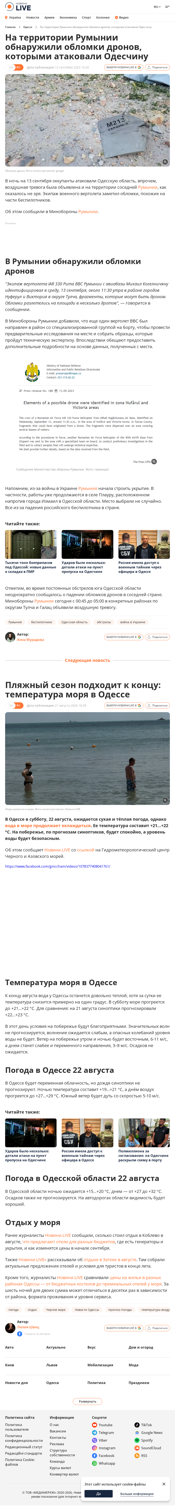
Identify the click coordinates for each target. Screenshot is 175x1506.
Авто (9, 1347)
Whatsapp (107, 1463)
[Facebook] (19, 1333)
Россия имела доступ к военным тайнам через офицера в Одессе (139, 567)
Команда (57, 1461)
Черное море (56, 1310)
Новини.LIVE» (33, 1259)
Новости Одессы (87, 1310)
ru (156, 7)
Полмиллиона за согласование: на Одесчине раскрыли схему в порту (143, 1155)
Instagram (107, 1448)
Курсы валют (60, 1467)
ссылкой (85, 850)
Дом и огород (141, 1347)
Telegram (106, 1432)
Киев (9, 1365)
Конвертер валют (64, 1474)
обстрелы (104, 622)
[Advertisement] (82, 236)
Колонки (103, 17)
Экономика (68, 17)
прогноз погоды (120, 1310)
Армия (49, 17)
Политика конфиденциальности (24, 1438)
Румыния (87, 488)
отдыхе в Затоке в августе (110, 1259)
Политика (97, 1382)
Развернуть (87, 1401)
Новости (32, 17)
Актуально (56, 1347)
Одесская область (74, 622)
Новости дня (16, 1382)
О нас (54, 1424)
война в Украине (132, 622)
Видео (124, 17)
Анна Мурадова (30, 639)
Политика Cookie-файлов (20, 1462)
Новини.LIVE (57, 850)
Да (98, 1493)
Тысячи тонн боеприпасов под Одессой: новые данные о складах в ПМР (30, 567)
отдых (32, 1310)
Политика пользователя (17, 1427)
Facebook (106, 1455)
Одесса (27, 27)
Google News (152, 1432)
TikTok (146, 1425)
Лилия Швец (28, 1327)
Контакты (58, 1437)
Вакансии (58, 1431)
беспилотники (41, 622)
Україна (15, 17)
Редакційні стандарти (23, 1453)
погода (14, 1310)
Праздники (139, 1382)
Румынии (148, 187)
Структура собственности (62, 1452)
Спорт (86, 17)
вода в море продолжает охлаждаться (48, 825)
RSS (144, 1455)
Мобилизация (100, 1365)
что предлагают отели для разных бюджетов (68, 1242)
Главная (10, 27)
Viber (103, 1440)
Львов (51, 1365)
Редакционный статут (23, 1447)
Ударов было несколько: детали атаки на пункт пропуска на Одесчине (84, 567)
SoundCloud (151, 1448)
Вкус (92, 1347)
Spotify (147, 1440)
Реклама (57, 1444)
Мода (134, 1365)
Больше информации (137, 1494)
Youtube (105, 1425)
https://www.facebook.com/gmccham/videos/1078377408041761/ (57, 866)
